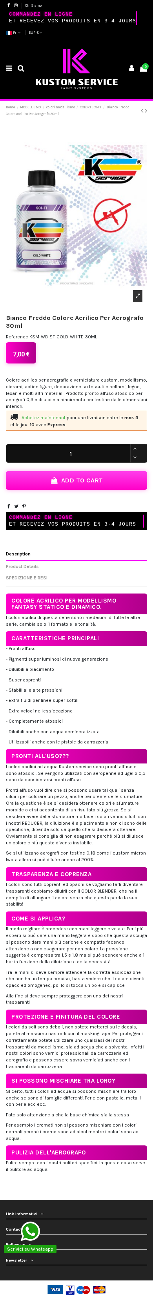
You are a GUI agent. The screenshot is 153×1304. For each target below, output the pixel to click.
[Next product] (146, 110)
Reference (17, 337)
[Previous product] (143, 110)
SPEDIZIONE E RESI (26, 578)
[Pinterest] (24, 506)
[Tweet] (16, 506)
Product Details (22, 566)
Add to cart (82, 480)
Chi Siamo (33, 5)
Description (18, 554)
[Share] (8, 506)
